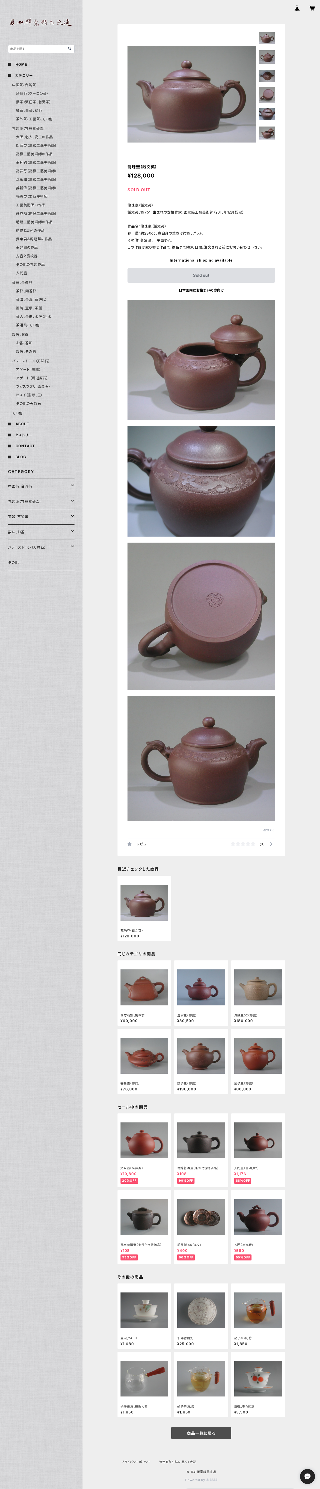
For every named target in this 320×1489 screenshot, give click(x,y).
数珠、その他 (26, 351)
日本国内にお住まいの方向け (201, 290)
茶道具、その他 (28, 325)
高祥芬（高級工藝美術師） (36, 171)
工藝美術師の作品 (30, 205)
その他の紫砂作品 (30, 264)
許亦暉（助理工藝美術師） (36, 213)
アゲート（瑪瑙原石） (32, 378)
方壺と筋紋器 (27, 256)
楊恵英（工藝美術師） (33, 196)
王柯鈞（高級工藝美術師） (36, 162)
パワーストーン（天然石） (31, 361)
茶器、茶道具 (22, 282)
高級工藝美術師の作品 (34, 154)
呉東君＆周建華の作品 (34, 239)
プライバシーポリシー (136, 1462)
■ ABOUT (19, 424)
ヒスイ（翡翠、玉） (29, 395)
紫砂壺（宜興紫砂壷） (29, 128)
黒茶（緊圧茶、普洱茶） (34, 102)
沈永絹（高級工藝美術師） (36, 179)
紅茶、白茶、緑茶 (29, 110)
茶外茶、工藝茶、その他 (34, 119)
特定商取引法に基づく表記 (177, 1462)
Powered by (195, 1480)
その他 (17, 413)
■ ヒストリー (20, 435)
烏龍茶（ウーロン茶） (32, 93)
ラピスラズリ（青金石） (33, 386)
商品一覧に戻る (201, 1433)
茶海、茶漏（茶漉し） (31, 299)
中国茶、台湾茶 (24, 85)
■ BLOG (17, 457)
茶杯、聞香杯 (26, 291)
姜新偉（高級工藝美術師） (36, 188)
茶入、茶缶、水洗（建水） (35, 316)
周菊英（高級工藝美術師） (36, 145)
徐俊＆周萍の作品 (30, 230)
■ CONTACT (21, 446)
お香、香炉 (24, 343)
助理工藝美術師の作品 (34, 222)
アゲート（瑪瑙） (28, 369)
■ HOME (17, 64)
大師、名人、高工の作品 (34, 137)
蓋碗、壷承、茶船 (29, 308)
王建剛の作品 (27, 247)
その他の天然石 (28, 403)
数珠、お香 (20, 334)
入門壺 (21, 273)
